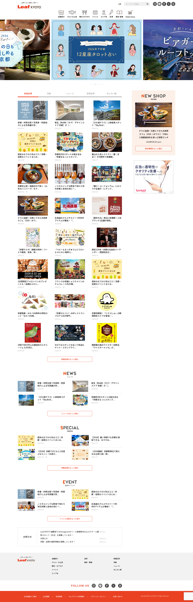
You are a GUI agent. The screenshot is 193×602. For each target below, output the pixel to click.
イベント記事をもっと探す (70, 518)
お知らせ (44, 538)
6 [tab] (102, 84)
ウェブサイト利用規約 (76, 596)
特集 (49, 93)
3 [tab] (95, 84)
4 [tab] (97, 84)
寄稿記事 (91, 93)
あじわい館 (111, 93)
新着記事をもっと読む (69, 359)
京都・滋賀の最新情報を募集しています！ (57, 541)
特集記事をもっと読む (69, 468)
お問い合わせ (117, 596)
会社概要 (46, 596)
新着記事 (28, 93)
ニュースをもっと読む (69, 413)
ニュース (70, 93)
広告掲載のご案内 (30, 596)
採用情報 (59, 596)
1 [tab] (90, 84)
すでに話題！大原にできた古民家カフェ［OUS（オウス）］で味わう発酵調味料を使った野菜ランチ (153, 134)
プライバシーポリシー (98, 596)
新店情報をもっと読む (153, 148)
